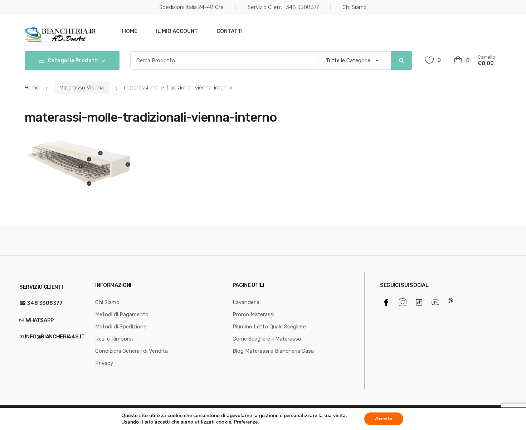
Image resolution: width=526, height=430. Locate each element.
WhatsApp (39, 320)
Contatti (229, 31)
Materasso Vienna (81, 87)
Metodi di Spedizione (120, 326)
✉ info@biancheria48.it (51, 336)
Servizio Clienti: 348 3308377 (283, 7)
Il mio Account (177, 31)
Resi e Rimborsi (114, 339)
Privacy (104, 363)
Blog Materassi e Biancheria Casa (273, 351)
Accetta (384, 418)
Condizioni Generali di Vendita (131, 351)
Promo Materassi (253, 314)
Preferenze (246, 422)
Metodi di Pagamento (121, 314)
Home (129, 31)
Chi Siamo (354, 7)
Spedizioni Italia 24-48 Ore (191, 7)
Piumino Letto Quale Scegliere (269, 326)
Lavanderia (246, 302)
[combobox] (222, 60)
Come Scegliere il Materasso (267, 339)
